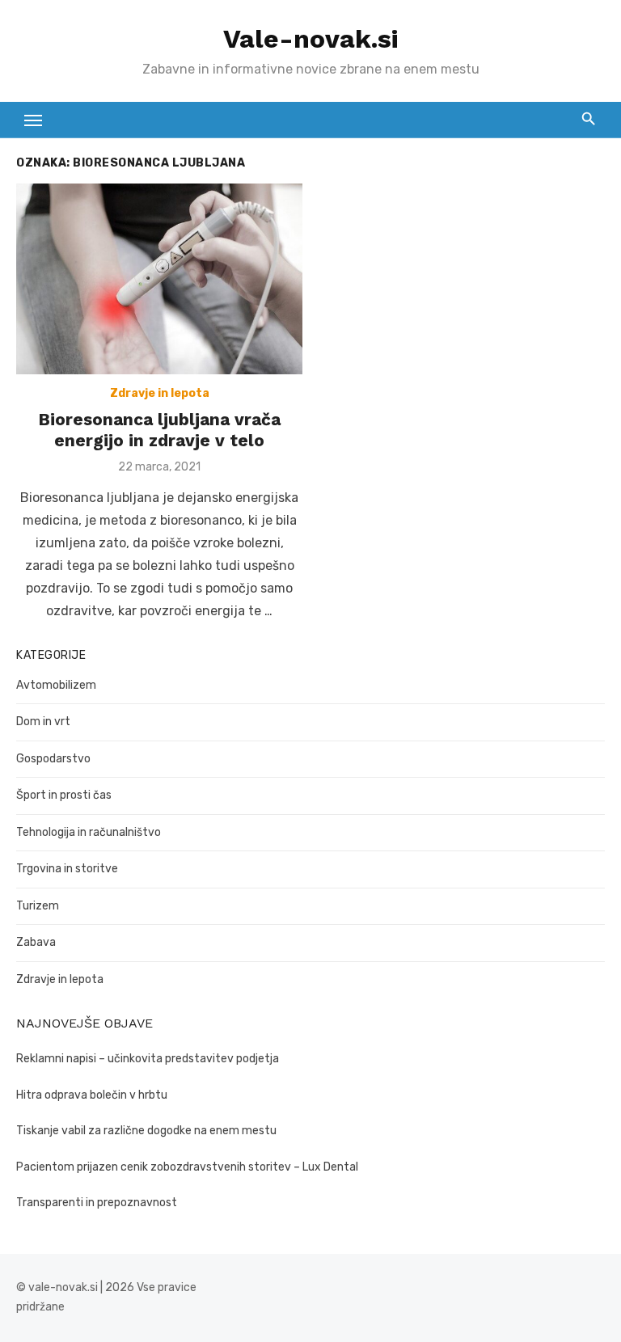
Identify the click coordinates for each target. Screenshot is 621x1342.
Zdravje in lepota (159, 393)
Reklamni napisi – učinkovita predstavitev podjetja (147, 1059)
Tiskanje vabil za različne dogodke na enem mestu (146, 1130)
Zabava (36, 942)
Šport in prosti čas (64, 795)
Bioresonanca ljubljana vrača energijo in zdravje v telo (159, 429)
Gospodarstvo (53, 759)
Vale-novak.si (310, 38)
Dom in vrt (43, 721)
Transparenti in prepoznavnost (96, 1202)
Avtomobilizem (56, 685)
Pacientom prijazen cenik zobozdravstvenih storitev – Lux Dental (187, 1167)
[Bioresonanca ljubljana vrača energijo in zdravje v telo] (159, 279)
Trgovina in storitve (67, 869)
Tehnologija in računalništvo (88, 832)
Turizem (37, 906)
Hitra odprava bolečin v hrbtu (91, 1095)
